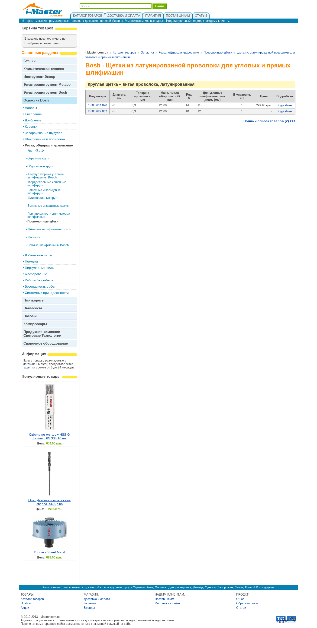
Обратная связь (247, 603)
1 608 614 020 (97, 105)
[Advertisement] (190, 37)
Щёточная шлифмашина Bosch (49, 229)
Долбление (33, 120)
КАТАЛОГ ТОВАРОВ (87, 15)
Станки (29, 61)
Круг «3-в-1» (36, 150)
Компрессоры (35, 324)
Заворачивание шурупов (43, 133)
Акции (25, 607)
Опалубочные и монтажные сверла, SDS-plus (49, 502)
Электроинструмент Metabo (47, 84)
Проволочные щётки (42, 221)
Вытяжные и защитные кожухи (48, 205)
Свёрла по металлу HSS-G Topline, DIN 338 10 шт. (49, 436)
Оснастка (147, 52)
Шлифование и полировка (45, 139)
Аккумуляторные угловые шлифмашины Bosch (45, 175)
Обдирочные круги (40, 166)
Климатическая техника (43, 69)
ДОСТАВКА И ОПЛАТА (123, 15)
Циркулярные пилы (39, 268)
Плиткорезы (34, 300)
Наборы (31, 108)
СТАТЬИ (201, 15)
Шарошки (33, 237)
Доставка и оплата (97, 599)
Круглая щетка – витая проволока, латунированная (141, 84)
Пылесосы (32, 308)
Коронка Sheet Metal (49, 552)
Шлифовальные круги (42, 198)
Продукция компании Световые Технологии (42, 333)
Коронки (31, 126)
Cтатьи (241, 607)
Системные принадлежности (47, 293)
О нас (240, 599)
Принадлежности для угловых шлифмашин (48, 215)
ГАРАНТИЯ (153, 15)
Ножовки (31, 261)
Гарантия (90, 603)
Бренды (89, 607)
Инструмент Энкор (39, 77)
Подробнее (284, 105)
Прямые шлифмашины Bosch (48, 245)
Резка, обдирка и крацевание (49, 145)
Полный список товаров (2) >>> (269, 121)
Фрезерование (36, 274)
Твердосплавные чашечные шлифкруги (46, 183)
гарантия (29, 367)
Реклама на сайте (167, 603)
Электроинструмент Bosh (45, 92)
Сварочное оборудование (45, 343)
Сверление (33, 114)
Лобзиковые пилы (38, 255)
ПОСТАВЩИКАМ (178, 15)
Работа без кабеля (39, 280)
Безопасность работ (40, 286)
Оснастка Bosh (36, 100)
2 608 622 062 (97, 111)
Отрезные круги (38, 158)
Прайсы (26, 603)
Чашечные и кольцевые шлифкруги (44, 191)
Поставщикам (164, 599)
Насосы (30, 316)
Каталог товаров (124, 52)
